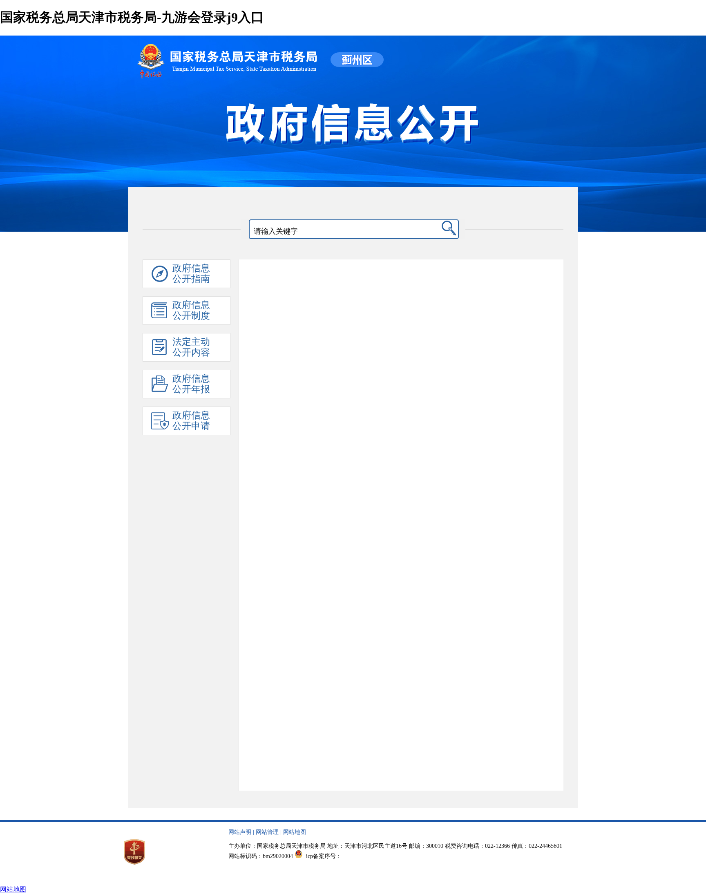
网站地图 (294, 832)
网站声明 (239, 832)
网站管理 (267, 832)
